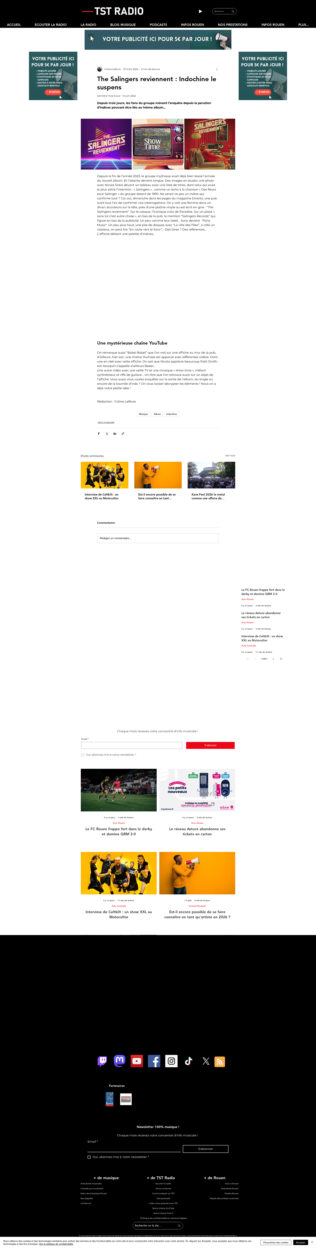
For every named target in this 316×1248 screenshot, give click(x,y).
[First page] (247, 615)
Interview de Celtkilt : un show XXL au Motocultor (102, 452)
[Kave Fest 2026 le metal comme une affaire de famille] (211, 431)
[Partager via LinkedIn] (114, 389)
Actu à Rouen (232, 1140)
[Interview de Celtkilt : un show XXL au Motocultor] (104, 431)
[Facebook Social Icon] (154, 1017)
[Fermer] (312, 1242)
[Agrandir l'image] (106, 144)
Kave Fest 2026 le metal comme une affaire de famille (208, 452)
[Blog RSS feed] (219, 1018)
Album (157, 370)
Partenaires (117, 1042)
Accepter (300, 1242)
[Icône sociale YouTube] (137, 1017)
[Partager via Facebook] (98, 389)
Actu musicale (106, 378)
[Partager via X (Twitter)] (106, 389)
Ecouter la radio (163, 1140)
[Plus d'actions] (217, 69)
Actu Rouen (247, 555)
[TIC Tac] (189, 1017)
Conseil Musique (197, 862)
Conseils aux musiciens (91, 1144)
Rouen (131, 1196)
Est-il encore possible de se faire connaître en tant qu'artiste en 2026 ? (157, 452)
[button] (88, 25)
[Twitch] (102, 1017)
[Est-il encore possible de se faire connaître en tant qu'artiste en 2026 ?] (158, 431)
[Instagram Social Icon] (171, 1017)
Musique (143, 370)
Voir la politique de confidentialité (56, 1244)
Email (85, 695)
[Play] (200, 11)
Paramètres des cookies (276, 1242)
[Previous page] (255, 615)
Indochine (171, 370)
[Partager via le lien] (122, 389)
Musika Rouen (232, 1149)
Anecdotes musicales (91, 1140)
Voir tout (230, 411)
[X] (206, 1017)
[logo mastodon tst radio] (119, 1017)
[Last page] (281, 615)
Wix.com (218, 1196)
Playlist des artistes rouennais (224, 1154)
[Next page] (273, 615)
